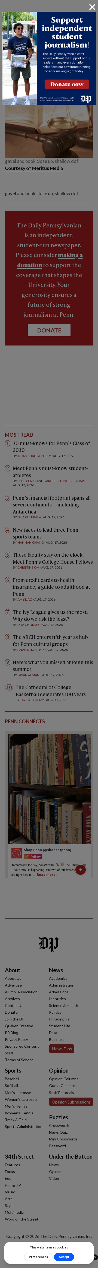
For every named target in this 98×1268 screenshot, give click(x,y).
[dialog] (49, 634)
